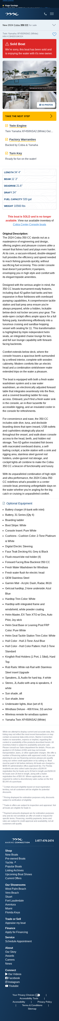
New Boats (11, 854)
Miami (8, 908)
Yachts (9, 862)
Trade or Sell (13, 919)
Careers (10, 959)
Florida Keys (12, 912)
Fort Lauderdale (14, 900)
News (8, 963)
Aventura (10, 904)
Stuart (8, 896)
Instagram (14, 982)
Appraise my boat (15, 923)
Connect (10, 970)
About (9, 947)
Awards (9, 955)
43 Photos (47, 105)
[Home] (17, 841)
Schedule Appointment (18, 941)
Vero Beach (12, 892)
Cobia (17, 25)
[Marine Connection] (12, 14)
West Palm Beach (15, 888)
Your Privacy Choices (23, 995)
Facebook (14, 978)
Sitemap (32, 1008)
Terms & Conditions (32, 1005)
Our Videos (14, 974)
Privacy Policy (45, 1001)
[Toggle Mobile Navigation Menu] (52, 13)
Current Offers (13, 878)
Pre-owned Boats (15, 858)
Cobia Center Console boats (29, 224)
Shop (8, 850)
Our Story (10, 951)
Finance (10, 928)
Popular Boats (13, 866)
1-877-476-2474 (44, 840)
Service (10, 937)
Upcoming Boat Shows (18, 874)
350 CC (24, 25)
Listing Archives (14, 870)
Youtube (13, 986)
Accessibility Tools (29, 998)
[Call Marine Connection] (45, 14)
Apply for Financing (16, 932)
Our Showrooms (15, 884)
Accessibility (19, 1001)
